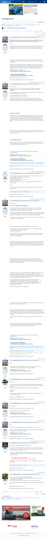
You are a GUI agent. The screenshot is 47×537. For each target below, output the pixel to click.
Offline (5, 44)
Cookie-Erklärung (27, 533)
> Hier (26, 144)
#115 (44, 358)
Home (19, 1)
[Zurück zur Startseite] (6, 1)
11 (20, 31)
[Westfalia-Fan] (34, 526)
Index (4, 22)
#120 (44, 472)
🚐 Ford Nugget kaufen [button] (32, 1)
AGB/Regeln (33, 533)
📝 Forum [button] (24, 1)
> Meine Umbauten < (19, 70)
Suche (19, 22)
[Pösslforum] (12, 526)
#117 (44, 401)
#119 (44, 441)
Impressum (13, 533)
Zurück (6, 31)
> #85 (40, 427)
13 (24, 31)
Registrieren (19, 79)
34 (34, 31)
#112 (44, 82)
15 (28, 31)
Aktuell (7, 22)
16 (30, 31)
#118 (44, 420)
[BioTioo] (38, 510)
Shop (40, 1)
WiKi (17, 22)
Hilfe (14, 22)
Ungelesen (11, 22)
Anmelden (13, 79)
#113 (44, 171)
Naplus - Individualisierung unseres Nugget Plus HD (29, 37)
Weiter (37, 31)
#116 (44, 377)
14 (26, 31)
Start (3, 31)
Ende (41, 31)
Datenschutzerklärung (20, 533)
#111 (44, 35)
